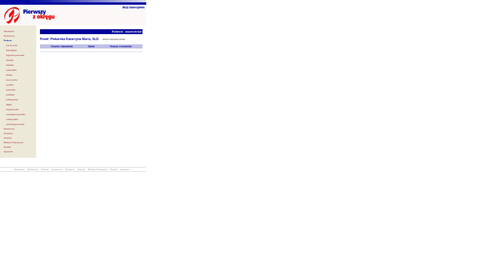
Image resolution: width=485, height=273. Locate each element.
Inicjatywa (8, 133)
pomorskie (10, 90)
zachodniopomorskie (15, 124)
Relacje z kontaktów (121, 46)
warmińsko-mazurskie (15, 114)
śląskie (9, 105)
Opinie (91, 46)
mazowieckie (11, 80)
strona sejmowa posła (113, 39)
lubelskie (10, 65)
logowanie (8, 152)
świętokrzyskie (12, 109)
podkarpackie (12, 100)
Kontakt (7, 147)
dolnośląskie (11, 50)
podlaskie (10, 95)
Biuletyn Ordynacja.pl (13, 142)
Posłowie (8, 40)
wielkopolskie (12, 119)
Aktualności (9, 31)
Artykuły (8, 138)
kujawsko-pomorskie (15, 55)
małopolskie (11, 70)
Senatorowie (9, 129)
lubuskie (9, 60)
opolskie (9, 85)
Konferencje (9, 36)
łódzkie (9, 75)
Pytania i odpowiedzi (62, 46)
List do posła (11, 45)
